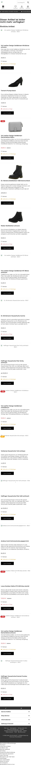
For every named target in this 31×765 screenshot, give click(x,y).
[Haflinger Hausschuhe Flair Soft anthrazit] (15, 487)
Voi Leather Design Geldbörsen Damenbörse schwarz (11, 632)
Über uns (6, 728)
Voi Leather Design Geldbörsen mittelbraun (11, 406)
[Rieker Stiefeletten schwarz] (15, 217)
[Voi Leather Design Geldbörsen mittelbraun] (15, 397)
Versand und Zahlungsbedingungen (13, 730)
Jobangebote (13, 728)
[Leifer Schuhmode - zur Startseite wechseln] (7, 2)
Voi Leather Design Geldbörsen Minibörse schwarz (15, 46)
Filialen (25, 730)
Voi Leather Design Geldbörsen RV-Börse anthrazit (15, 271)
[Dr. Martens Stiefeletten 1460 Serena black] (15, 172)
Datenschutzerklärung (12, 729)
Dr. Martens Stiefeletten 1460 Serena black (15, 180)
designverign (11, 764)
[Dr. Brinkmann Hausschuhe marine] (15, 307)
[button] (15, 745)
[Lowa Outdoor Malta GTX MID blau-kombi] (15, 577)
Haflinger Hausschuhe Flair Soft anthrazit (15, 496)
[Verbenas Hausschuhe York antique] (15, 442)
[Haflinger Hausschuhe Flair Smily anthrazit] (15, 352)
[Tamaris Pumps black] (15, 81)
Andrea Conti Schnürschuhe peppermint (15, 541)
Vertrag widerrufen (22, 728)
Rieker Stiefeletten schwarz (10, 226)
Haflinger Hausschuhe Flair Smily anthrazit (12, 361)
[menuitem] (28, 7)
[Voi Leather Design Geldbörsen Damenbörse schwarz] (15, 622)
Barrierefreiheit (21, 732)
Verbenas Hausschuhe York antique (13, 451)
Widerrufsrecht (9, 732)
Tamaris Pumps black (8, 90)
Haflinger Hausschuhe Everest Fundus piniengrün (14, 677)
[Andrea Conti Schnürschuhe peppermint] (15, 532)
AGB (15, 732)
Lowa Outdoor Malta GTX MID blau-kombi (15, 586)
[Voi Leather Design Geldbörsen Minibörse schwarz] (15, 36)
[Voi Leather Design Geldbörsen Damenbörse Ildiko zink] (15, 126)
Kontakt (22, 729)
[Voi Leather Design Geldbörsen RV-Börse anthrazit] (15, 262)
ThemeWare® (18, 736)
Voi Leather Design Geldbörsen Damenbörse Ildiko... (11, 136)
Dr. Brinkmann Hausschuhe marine (13, 316)
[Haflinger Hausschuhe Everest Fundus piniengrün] (15, 667)
